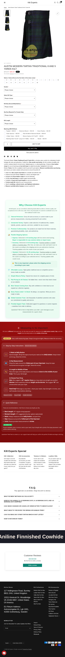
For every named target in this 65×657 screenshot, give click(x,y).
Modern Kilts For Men (39, 590)
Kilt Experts (32, 3)
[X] (8, 156)
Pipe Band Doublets (54, 606)
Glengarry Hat (52, 599)
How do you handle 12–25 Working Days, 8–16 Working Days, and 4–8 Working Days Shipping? (29, 501)
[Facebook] (5, 156)
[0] (60, 2)
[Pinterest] (12, 156)
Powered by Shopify (27, 649)
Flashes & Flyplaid (53, 590)
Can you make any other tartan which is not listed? (24, 514)
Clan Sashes (52, 609)
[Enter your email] (29, 628)
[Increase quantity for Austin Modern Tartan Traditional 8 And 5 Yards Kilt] (9, 144)
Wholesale (36, 634)
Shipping (12, 73)
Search (35, 622)
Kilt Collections (39, 587)
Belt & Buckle (52, 592)
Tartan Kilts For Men (39, 597)
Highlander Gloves (53, 616)
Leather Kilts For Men (39, 592)
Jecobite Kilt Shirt (53, 595)
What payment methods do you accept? (19, 496)
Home (5, 7)
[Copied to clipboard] (18, 156)
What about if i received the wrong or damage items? (24, 510)
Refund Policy (37, 625)
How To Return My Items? (13, 518)
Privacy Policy (37, 629)
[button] (4, 653)
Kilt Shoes (51, 611)
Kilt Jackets (52, 604)
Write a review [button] (32, 565)
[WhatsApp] (15, 156)
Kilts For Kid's (37, 604)
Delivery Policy (37, 632)
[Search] (57, 2)
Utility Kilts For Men (39, 595)
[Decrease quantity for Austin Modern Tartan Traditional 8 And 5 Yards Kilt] (5, 144)
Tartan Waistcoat (53, 602)
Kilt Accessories (54, 587)
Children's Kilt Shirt (53, 613)
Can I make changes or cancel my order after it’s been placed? (28, 506)
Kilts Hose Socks (53, 597)
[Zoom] (57, 13)
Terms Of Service (38, 627)
